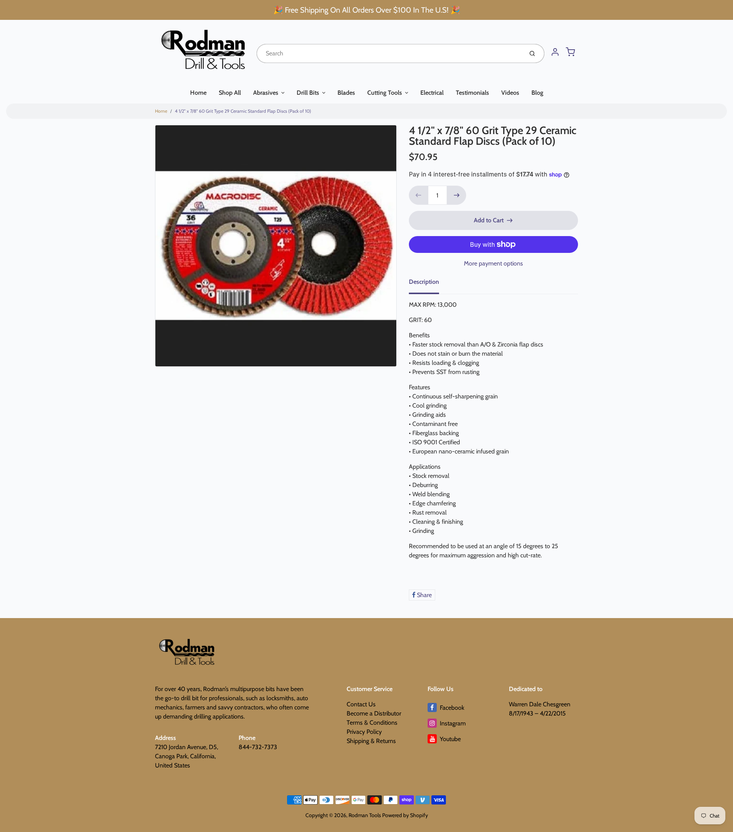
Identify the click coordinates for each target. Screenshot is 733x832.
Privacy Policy (364, 731)
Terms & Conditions (372, 722)
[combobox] (389, 53)
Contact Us (361, 704)
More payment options (493, 263)
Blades (346, 92)
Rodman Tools (365, 815)
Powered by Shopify (405, 815)
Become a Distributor (374, 713)
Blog (537, 92)
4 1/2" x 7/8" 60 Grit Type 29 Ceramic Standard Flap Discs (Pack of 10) (243, 111)
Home (198, 92)
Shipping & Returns (371, 741)
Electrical (432, 92)
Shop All (230, 92)
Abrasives (265, 92)
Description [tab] (424, 281)
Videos (510, 92)
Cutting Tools (384, 92)
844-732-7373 (258, 747)
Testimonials (472, 92)
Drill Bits (308, 92)
